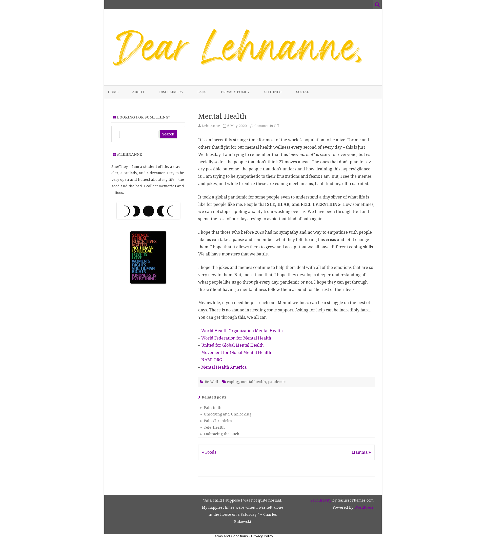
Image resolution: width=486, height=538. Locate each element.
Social (302, 92)
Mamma (360, 452)
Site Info (272, 92)
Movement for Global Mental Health (236, 352)
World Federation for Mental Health (236, 338)
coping (233, 382)
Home (113, 92)
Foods (210, 452)
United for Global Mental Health (232, 345)
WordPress (363, 507)
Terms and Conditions (230, 536)
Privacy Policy (235, 92)
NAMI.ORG (211, 359)
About (138, 92)
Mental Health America (224, 367)
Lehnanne (211, 126)
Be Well (211, 382)
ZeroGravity (320, 500)
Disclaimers (171, 92)
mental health (253, 382)
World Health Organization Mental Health (242, 330)
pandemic (277, 382)
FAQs (201, 92)
